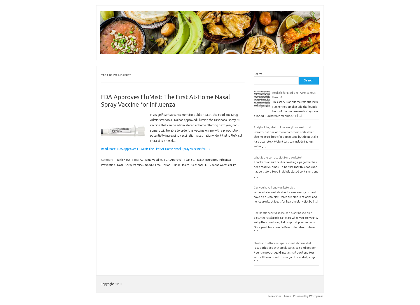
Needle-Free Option (157, 164)
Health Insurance (206, 159)
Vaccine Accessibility (223, 164)
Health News (123, 159)
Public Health (181, 164)
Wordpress (316, 296)
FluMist (189, 159)
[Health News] (210, 53)
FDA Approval (173, 159)
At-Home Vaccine (151, 159)
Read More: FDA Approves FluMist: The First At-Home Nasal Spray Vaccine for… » (155, 149)
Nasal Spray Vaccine (130, 164)
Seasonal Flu (199, 164)
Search (258, 73)
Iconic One (275, 296)
